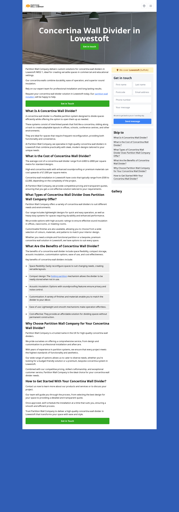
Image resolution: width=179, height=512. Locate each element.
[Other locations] (144, 6)
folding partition (59, 276)
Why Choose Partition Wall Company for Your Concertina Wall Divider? (132, 170)
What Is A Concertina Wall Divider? (131, 137)
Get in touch (89, 46)
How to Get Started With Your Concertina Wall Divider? (128, 177)
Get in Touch (67, 103)
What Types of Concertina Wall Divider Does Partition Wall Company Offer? (132, 152)
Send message (132, 121)
